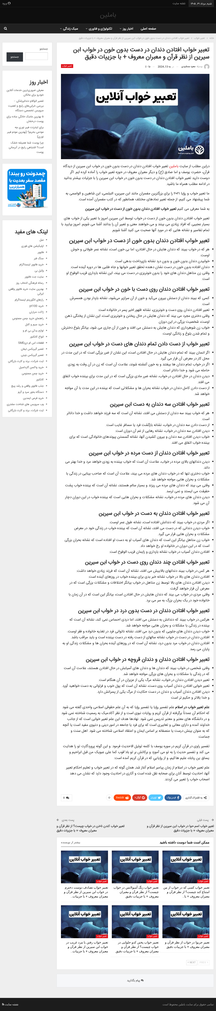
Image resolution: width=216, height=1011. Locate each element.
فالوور (41, 252)
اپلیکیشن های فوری (32, 246)
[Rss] (3, 1004)
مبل (41, 240)
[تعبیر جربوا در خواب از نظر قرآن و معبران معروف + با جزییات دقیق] (185, 921)
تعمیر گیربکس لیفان (32, 349)
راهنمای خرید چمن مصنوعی (28, 318)
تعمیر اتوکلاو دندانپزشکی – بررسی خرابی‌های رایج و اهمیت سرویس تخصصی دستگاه (26, 106)
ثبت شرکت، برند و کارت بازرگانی (26, 361)
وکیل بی (39, 270)
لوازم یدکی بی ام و (33, 330)
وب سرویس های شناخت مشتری (25, 404)
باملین (108, 15)
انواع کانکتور (37, 337)
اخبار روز (128, 28)
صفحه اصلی (148, 28)
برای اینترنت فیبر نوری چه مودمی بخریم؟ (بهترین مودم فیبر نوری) (25, 132)
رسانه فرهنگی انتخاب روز (30, 283)
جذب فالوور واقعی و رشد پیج (27, 386)
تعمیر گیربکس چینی (32, 355)
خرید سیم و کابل (34, 324)
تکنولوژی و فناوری (100, 28)
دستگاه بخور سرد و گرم (31, 392)
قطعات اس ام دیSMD (31, 343)
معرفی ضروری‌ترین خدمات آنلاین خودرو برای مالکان (25, 92)
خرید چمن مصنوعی (33, 373)
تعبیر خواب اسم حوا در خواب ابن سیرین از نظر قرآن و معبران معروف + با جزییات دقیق (180, 828)
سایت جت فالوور (34, 277)
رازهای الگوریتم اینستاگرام (29, 300)
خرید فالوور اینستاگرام (31, 264)
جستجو (44, 49)
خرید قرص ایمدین (33, 398)
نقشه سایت (179, 3)
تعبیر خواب (67, 66)
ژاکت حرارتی (36, 312)
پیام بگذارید (134, 980)
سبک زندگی (70, 28)
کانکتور (40, 379)
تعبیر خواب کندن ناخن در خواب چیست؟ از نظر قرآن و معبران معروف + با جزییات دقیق (90, 828)
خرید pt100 (37, 306)
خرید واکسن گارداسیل (31, 367)
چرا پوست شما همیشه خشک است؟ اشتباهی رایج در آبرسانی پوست (26, 147)
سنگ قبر (39, 258)
